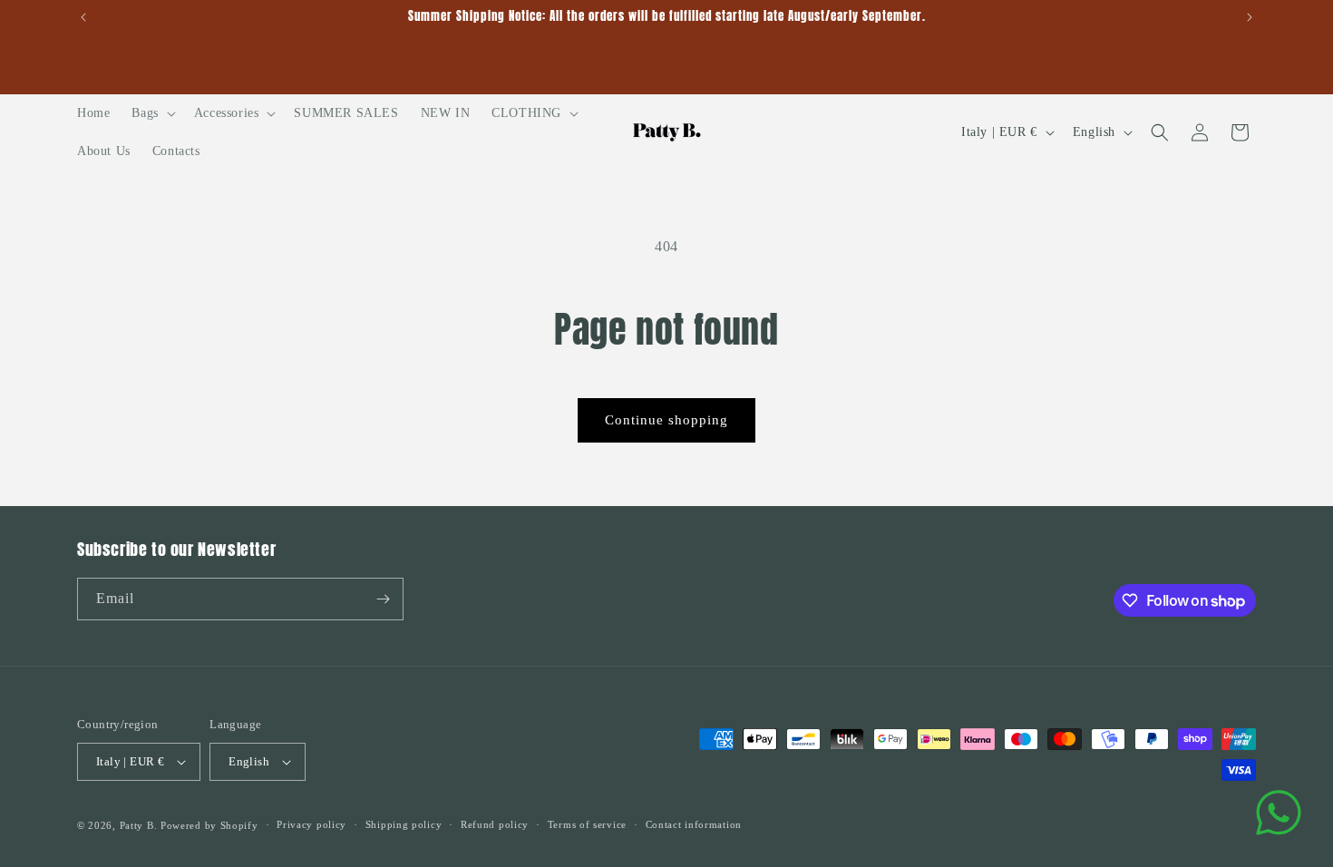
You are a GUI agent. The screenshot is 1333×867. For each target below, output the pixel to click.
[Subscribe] (383, 599)
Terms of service (587, 824)
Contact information (694, 824)
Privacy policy (311, 824)
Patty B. (139, 825)
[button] (151, 113)
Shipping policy (404, 824)
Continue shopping (666, 420)
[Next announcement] (1250, 17)
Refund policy (495, 824)
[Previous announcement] (83, 17)
